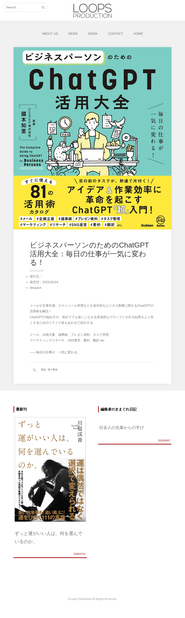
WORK (93, 33)
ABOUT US (50, 33)
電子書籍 (53, 369)
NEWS (73, 33)
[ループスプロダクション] (92, 10)
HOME (138, 33)
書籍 (43, 369)
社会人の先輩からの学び (121, 427)
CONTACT (115, 33)
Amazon (36, 287)
